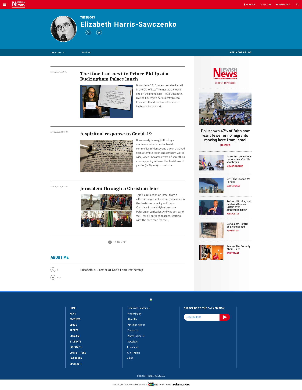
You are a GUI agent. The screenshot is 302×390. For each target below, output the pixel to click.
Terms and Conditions (139, 308)
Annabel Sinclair (235, 166)
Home (73, 308)
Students (75, 341)
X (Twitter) (135, 352)
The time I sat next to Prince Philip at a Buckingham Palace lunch (124, 76)
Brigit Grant (233, 253)
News (73, 313)
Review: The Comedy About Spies (238, 247)
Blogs (73, 324)
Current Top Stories (225, 83)
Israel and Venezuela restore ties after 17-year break (239, 159)
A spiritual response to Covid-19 (116, 134)
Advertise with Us (136, 324)
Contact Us (133, 330)
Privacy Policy (134, 313)
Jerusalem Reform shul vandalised (238, 225)
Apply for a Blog (240, 52)
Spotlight (76, 364)
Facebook (134, 347)
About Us (132, 319)
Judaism (75, 336)
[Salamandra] (181, 384)
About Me (85, 52)
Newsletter (133, 341)
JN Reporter (233, 214)
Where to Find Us (136, 336)
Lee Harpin (225, 145)
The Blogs (87, 17)
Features (75, 319)
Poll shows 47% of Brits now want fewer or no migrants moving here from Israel (225, 135)
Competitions (78, 352)
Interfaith (76, 347)
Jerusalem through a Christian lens (119, 188)
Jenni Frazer (233, 231)
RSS (131, 358)
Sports (74, 330)
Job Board (76, 358)
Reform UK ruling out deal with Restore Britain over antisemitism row (239, 205)
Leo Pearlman (233, 186)
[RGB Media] (153, 384)
